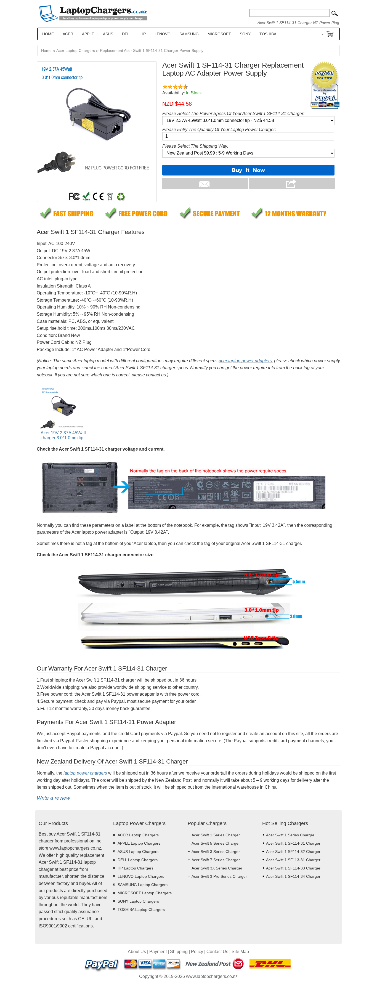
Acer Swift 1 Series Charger (216, 835)
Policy (197, 951)
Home (46, 50)
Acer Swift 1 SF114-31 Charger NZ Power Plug (298, 22)
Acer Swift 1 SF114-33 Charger (293, 868)
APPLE (88, 34)
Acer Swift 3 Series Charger (216, 851)
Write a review (53, 798)
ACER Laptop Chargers (138, 835)
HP (143, 34)
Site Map (240, 951)
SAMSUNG (189, 34)
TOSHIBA (267, 34)
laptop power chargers (85, 773)
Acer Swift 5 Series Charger (216, 843)
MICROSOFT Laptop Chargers (145, 893)
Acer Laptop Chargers (75, 50)
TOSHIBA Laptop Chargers (141, 909)
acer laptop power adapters (245, 360)
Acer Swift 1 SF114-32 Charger (293, 851)
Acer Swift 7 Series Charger (216, 860)
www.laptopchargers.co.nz (212, 976)
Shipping (179, 951)
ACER (68, 34)
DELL (127, 34)
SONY (245, 34)
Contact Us (217, 951)
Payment (158, 951)
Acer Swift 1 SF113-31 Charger (293, 860)
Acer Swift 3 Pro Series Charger (219, 876)
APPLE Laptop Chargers (139, 843)
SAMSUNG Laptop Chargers (143, 884)
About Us (137, 951)
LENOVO (163, 34)
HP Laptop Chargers (135, 868)
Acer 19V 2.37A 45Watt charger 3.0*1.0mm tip (63, 435)
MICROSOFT (219, 34)
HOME (48, 34)
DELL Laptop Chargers (138, 860)
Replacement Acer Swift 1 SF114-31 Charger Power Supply (151, 50)
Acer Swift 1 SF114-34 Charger (293, 876)
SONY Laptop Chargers (138, 901)
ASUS (108, 34)
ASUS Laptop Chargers (138, 851)
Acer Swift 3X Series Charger (217, 868)
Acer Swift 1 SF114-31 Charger (293, 843)
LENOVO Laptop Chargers (141, 876)
